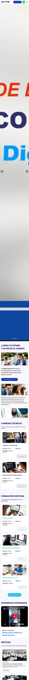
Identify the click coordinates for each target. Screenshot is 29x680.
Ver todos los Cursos (14, 595)
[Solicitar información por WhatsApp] (23, 2)
